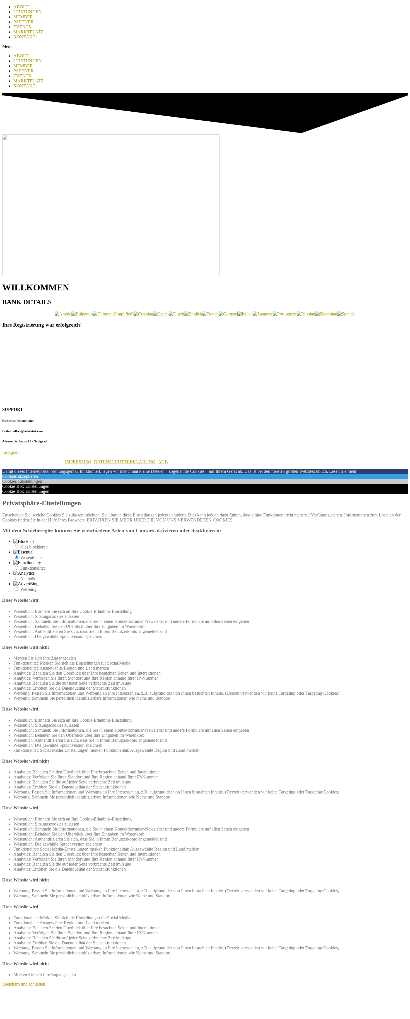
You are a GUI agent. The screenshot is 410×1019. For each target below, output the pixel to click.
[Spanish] (346, 314)
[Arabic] (63, 314)
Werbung (28, 589)
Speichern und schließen (23, 984)
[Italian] (245, 314)
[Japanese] (263, 314)
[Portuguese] (285, 314)
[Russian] (306, 314)
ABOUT (21, 6)
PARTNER (23, 21)
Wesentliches (31, 557)
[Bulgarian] (82, 314)
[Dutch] (176, 314)
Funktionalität (32, 568)
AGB (163, 461)
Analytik (27, 578)
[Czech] (161, 314)
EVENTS (22, 27)
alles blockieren (34, 547)
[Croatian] (143, 314)
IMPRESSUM (78, 461)
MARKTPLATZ (28, 32)
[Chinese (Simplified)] (113, 314)
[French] (210, 314)
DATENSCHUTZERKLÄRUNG (124, 461)
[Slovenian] (326, 314)
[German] (228, 314)
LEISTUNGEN (27, 11)
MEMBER (23, 16)
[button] (205, 46)
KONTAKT (24, 37)
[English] (193, 314)
